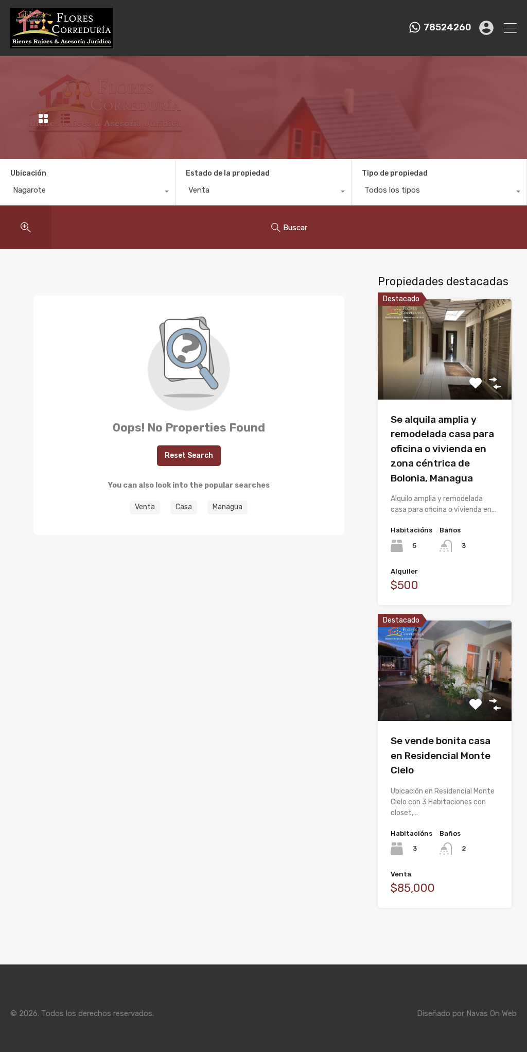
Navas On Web (491, 1013)
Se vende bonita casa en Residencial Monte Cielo (440, 755)
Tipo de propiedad (395, 173)
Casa (183, 507)
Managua (227, 507)
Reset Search (189, 455)
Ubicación (28, 173)
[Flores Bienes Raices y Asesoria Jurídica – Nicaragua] (61, 43)
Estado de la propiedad (228, 173)
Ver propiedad (444, 379)
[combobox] (87, 192)
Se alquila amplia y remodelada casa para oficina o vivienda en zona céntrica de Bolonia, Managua (442, 448)
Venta (145, 507)
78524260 (447, 27)
